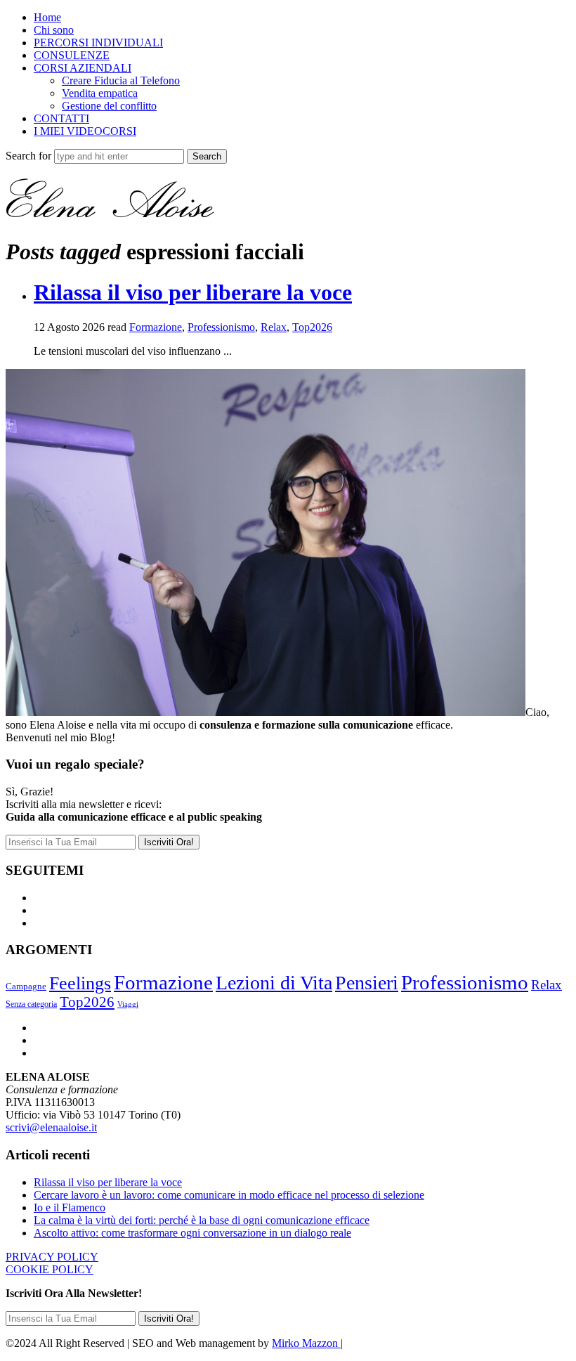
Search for (30, 156)
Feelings (80, 983)
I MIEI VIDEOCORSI (85, 131)
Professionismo (221, 327)
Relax (274, 327)
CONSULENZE (72, 55)
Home (47, 17)
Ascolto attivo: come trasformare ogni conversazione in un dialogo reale (192, 1233)
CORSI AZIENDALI (82, 68)
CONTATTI (61, 118)
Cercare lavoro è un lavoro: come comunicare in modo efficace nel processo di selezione (229, 1195)
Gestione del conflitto (109, 106)
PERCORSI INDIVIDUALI (98, 42)
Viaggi (127, 1004)
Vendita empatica (100, 93)
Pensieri (366, 983)
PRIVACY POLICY (52, 1257)
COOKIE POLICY (49, 1269)
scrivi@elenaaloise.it (51, 1127)
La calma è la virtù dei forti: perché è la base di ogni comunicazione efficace (201, 1220)
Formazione (155, 327)
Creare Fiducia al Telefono (121, 80)
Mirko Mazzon (306, 1343)
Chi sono (54, 30)
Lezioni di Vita (274, 983)
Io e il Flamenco (69, 1207)
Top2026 (312, 327)
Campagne (26, 986)
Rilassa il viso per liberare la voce (193, 292)
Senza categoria (31, 1004)
